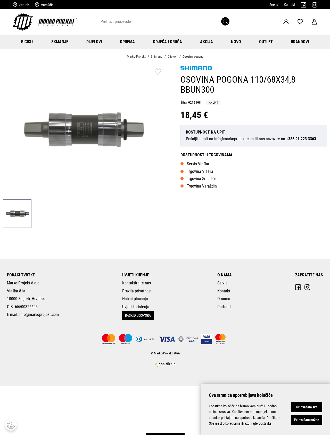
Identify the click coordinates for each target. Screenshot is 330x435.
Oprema (127, 41)
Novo (236, 41)
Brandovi (300, 41)
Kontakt (289, 5)
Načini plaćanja (135, 298)
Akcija (206, 41)
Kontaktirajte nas (136, 283)
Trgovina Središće (201, 178)
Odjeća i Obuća (167, 41)
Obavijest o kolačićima (225, 423)
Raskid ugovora (138, 315)
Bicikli (27, 41)
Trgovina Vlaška (200, 171)
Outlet (266, 41)
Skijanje (59, 41)
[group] (84, 129)
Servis (273, 5)
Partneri (224, 306)
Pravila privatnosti (137, 291)
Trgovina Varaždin (202, 186)
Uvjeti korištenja (135, 306)
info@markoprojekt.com (234, 138)
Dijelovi (94, 41)
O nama (223, 298)
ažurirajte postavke (257, 423)
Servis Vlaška (198, 163)
